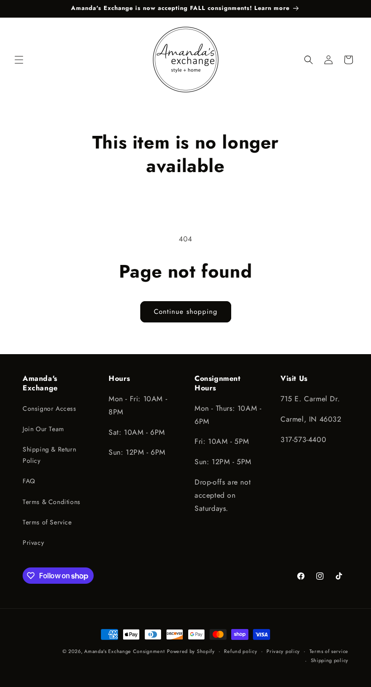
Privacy (33, 542)
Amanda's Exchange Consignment (124, 651)
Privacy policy (283, 651)
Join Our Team (43, 428)
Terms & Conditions (52, 501)
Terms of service (328, 651)
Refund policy (240, 651)
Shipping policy (330, 660)
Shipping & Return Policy (49, 455)
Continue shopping (186, 312)
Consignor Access (49, 408)
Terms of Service (47, 522)
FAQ (29, 480)
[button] (19, 60)
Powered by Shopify (191, 651)
